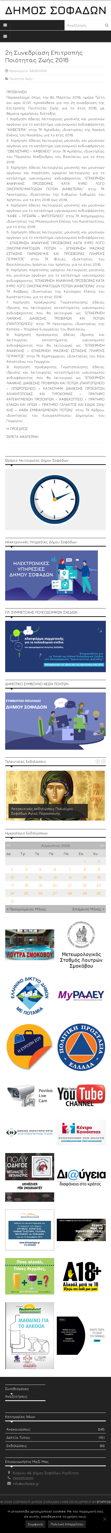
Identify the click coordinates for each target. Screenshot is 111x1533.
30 (99, 893)
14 (70, 877)
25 (26, 893)
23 (99, 885)
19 (40, 885)
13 (55, 877)
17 (12, 885)
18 (26, 885)
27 (55, 893)
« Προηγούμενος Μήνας (26, 909)
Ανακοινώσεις (55, 1429)
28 (70, 893)
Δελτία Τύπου (55, 1437)
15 (84, 877)
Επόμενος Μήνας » (89, 909)
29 (85, 893)
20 (55, 885)
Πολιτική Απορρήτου (67, 1524)
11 (26, 877)
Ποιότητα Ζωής (21, 79)
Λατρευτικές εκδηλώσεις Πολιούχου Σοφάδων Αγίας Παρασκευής (42, 810)
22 (85, 885)
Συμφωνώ (35, 1524)
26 (40, 893)
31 (12, 901)
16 (99, 877)
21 (70, 885)
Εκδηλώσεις (55, 1445)
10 (12, 877)
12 (40, 877)
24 (12, 893)
